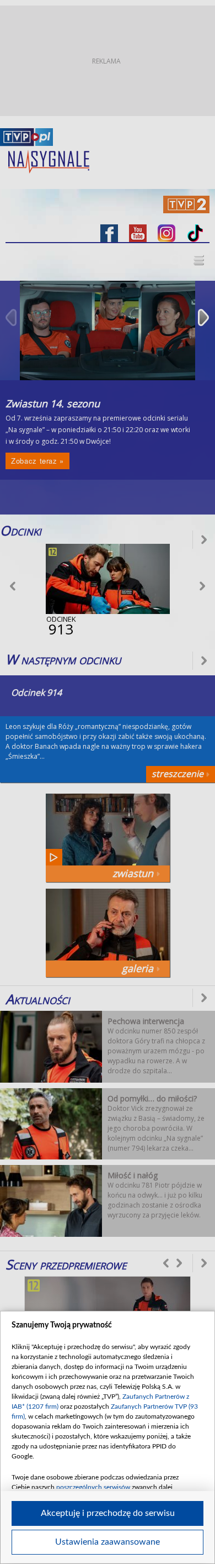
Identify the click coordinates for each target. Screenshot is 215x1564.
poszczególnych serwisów (93, 1487)
